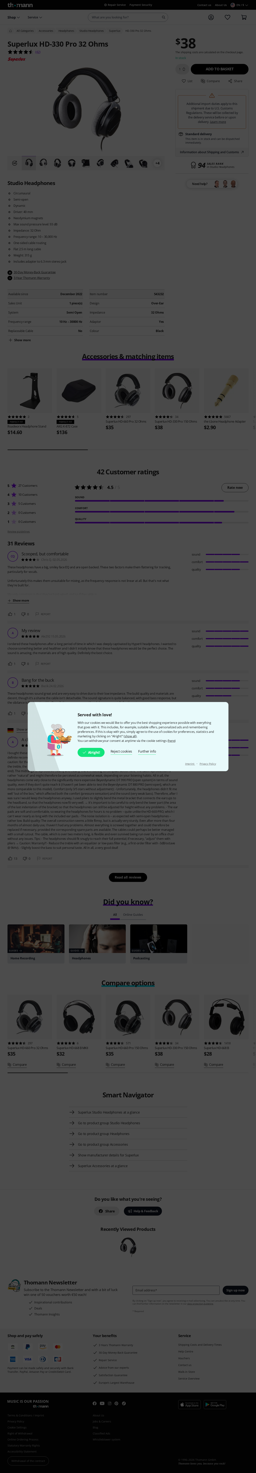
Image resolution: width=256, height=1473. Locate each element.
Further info (147, 751)
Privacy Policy (208, 764)
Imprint (190, 764)
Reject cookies (121, 751)
